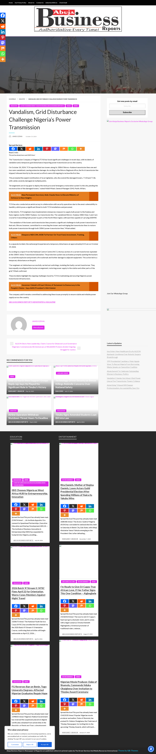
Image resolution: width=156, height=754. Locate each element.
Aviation (13, 410)
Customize (15, 744)
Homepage (12, 99)
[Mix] (64, 149)
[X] (22, 149)
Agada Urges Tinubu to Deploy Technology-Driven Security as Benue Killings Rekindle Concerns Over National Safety (75, 382)
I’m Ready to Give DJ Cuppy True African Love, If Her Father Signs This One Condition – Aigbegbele (78, 590)
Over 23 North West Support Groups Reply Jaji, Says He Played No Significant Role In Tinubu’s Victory (28, 384)
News (76, 106)
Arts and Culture (68, 581)
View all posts (38, 327)
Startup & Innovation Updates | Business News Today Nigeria (29, 484)
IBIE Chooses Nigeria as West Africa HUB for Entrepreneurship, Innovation (30, 493)
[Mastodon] (55, 149)
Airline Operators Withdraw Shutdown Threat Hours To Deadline (28, 416)
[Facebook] (13, 149)
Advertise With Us (51, 3)
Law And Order (62, 373)
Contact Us (40, 3)
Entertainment (67, 479)
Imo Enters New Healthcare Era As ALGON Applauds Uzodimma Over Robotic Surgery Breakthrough (124, 354)
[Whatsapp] (72, 149)
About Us (31, 3)
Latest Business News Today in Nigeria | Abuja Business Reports (42, 106)
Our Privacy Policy (20, 3)
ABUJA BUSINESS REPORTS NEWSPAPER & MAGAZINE (32, 302)
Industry (22, 99)
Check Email (63, 3)
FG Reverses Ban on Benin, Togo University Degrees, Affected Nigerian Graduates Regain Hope (29, 690)
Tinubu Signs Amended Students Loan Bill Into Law (76, 416)
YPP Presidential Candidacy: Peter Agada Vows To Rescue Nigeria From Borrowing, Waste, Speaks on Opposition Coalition (123, 364)
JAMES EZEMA (17, 136)
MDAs (69, 106)
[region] (30, 737)
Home (11, 3)
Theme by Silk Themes (128, 750)
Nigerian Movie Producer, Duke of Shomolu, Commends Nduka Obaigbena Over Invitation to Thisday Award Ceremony (78, 686)
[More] (81, 149)
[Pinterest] (47, 149)
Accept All (44, 744)
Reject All (29, 744)
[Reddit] (30, 149)
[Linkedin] (38, 149)
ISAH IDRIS (59, 391)
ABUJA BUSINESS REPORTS (18, 422)
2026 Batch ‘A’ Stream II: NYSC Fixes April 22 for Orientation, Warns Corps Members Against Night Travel (28, 593)
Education (61, 410)
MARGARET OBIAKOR (16, 391)
